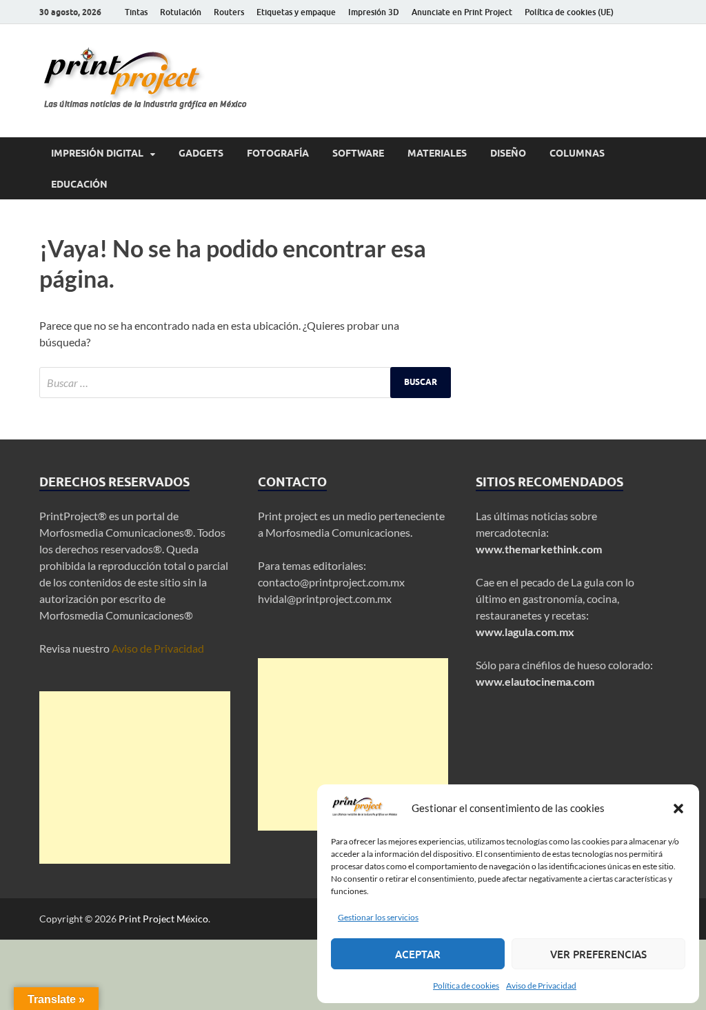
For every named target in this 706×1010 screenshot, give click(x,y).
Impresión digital (97, 153)
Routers (229, 12)
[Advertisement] (134, 777)
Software (358, 153)
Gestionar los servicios (378, 917)
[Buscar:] (245, 382)
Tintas (136, 12)
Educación (79, 184)
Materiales (437, 153)
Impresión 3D (373, 12)
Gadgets (201, 153)
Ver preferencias (598, 954)
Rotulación (180, 12)
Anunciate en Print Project (462, 12)
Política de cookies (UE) (569, 12)
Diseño (508, 153)
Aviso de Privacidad (541, 985)
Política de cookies (466, 985)
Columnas (577, 153)
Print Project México (163, 918)
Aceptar (418, 954)
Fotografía (278, 153)
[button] (678, 808)
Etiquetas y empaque (296, 12)
